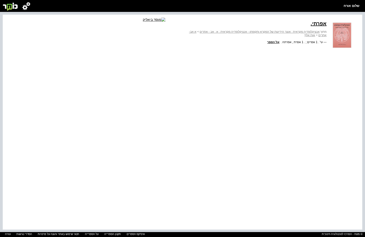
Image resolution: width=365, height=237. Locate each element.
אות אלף (309, 35)
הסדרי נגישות (24, 234)
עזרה (8, 234)
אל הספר (273, 42)
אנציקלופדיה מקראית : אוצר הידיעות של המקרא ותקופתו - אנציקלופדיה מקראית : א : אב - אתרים (260, 31)
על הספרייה (92, 234)
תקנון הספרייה (112, 234)
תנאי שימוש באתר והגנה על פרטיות (58, 234)
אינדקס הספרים (136, 234)
